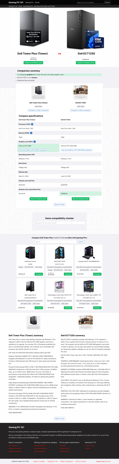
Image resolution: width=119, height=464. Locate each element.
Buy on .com (38, 199)
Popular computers (15, 448)
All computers (13, 445)
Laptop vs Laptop (39, 461)
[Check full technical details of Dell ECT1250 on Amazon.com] (81, 92)
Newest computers (15, 451)
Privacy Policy (89, 445)
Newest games (64, 451)
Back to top (59, 418)
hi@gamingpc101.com (103, 461)
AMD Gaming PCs (40, 445)
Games (37, 2)
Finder (20, 6)
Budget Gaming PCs (40, 448)
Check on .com (33, 63)
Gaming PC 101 (13, 6)
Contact (87, 448)
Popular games (64, 448)
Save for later (59, 204)
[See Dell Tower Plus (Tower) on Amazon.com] (33, 30)
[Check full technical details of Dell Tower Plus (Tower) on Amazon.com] (38, 92)
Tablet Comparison (66, 461)
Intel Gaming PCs (28, 6)
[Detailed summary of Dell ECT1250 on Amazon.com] (86, 323)
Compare (39, 274)
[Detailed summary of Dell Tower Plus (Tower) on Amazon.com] (33, 323)
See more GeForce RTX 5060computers (33, 150)
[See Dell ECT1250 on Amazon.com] (85, 30)
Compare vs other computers (38, 110)
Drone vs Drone (81, 461)
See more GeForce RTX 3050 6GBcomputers (77, 150)
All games (63, 445)
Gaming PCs (29, 2)
